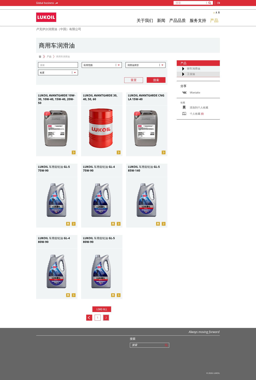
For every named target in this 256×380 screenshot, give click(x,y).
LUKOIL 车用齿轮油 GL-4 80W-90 (54, 240)
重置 (134, 80)
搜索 (156, 80)
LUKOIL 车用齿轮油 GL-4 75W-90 (99, 168)
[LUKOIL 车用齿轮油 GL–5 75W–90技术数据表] (68, 224)
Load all (102, 309)
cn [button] (219, 3)
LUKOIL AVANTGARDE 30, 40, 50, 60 (100, 97)
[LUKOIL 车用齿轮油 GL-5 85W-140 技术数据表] (158, 224)
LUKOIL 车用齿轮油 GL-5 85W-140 (144, 168)
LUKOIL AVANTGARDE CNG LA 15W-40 (146, 97)
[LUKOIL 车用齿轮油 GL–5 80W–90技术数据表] (113, 295)
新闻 (161, 20)
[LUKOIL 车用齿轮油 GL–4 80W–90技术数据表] (68, 295)
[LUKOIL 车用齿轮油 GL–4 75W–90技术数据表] (113, 224)
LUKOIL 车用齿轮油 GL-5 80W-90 (99, 240)
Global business (45, 3)
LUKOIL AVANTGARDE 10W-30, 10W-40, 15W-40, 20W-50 (56, 98)
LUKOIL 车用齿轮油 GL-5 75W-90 (54, 168)
